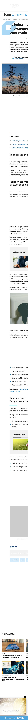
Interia (3, 19)
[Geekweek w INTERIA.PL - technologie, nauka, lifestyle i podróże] (19, 14)
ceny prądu (14, 560)
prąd (22, 560)
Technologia (14, 19)
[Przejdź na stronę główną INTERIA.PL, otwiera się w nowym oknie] (6, 14)
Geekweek (8, 19)
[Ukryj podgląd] (25, 697)
